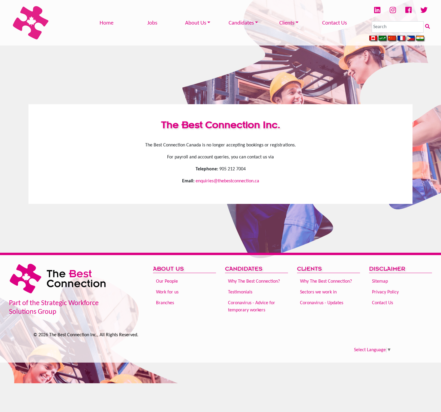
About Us (168, 269)
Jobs (152, 23)
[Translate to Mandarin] (392, 39)
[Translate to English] (374, 39)
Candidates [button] (241, 23)
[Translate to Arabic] (383, 39)
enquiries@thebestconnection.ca (227, 181)
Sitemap (380, 281)
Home (106, 23)
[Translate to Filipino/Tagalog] (411, 39)
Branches (165, 303)
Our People (167, 281)
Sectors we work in (318, 292)
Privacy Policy (385, 292)
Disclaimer (387, 269)
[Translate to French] (402, 39)
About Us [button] (195, 23)
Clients (309, 269)
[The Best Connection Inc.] (31, 22)
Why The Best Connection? (254, 281)
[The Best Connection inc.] (58, 280)
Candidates (243, 269)
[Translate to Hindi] (420, 39)
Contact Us (334, 23)
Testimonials (240, 292)
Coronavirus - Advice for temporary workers (251, 307)
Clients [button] (286, 23)
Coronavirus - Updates (321, 303)
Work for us (167, 292)
